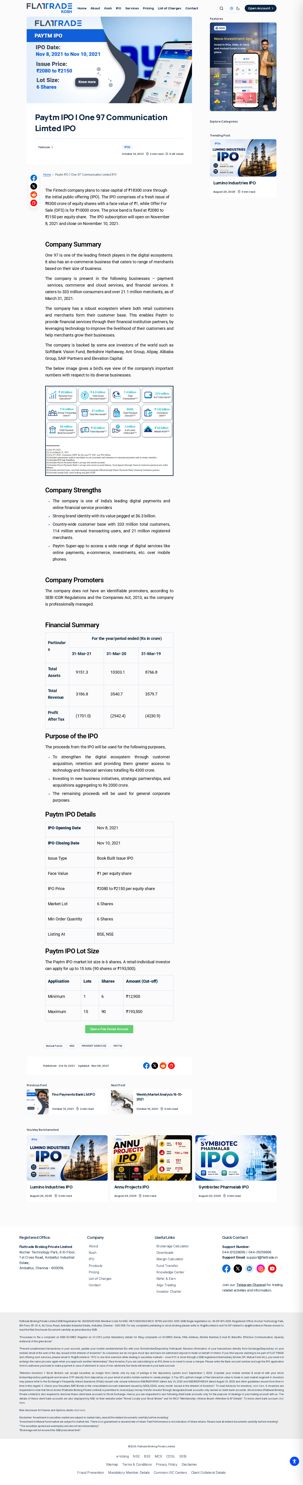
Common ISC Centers (170, 1473)
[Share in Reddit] (34, 194)
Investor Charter (169, 1292)
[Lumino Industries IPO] (243, 158)
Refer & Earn (166, 1279)
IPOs (127, 147)
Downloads (164, 1253)
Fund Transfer (167, 1266)
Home (47, 174)
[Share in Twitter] (34, 186)
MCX (158, 1456)
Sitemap (112, 1464)
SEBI (183, 1456)
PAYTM (117, 1046)
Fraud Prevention (90, 1473)
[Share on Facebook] (34, 178)
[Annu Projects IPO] (151, 1158)
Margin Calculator (170, 1259)
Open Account (259, 8)
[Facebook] (226, 1268)
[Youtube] (272, 1268)
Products (95, 1266)
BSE (147, 1456)
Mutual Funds (54, 1046)
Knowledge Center (170, 1272)
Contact (95, 1285)
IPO (91, 1259)
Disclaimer (189, 1464)
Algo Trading (166, 1285)
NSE (72, 1046)
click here (258, 1385)
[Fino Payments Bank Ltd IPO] (38, 1101)
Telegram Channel (251, 1285)
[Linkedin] (249, 1268)
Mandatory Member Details (129, 1473)
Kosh (92, 1253)
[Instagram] (261, 1268)
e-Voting (122, 1456)
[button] (221, 8)
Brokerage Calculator (172, 1246)
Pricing (94, 1272)
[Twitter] (238, 1268)
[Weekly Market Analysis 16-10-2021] (122, 1101)
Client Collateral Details (208, 1473)
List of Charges (100, 1279)
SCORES (97, 1337)
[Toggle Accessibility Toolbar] (294, 1461)
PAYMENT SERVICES (94, 1046)
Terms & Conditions (137, 1464)
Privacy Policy (166, 1464)
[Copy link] (34, 203)
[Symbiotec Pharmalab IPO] (235, 1158)
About (93, 1246)
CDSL (170, 1456)
